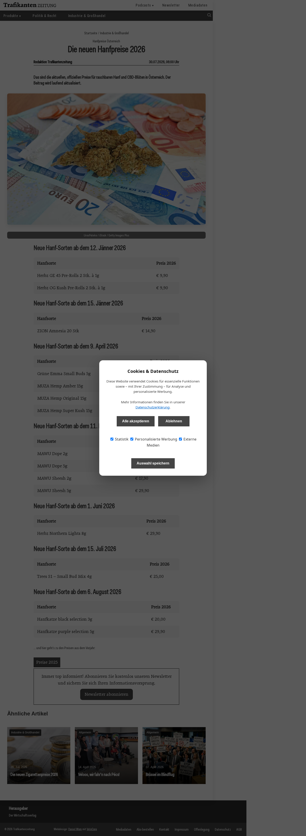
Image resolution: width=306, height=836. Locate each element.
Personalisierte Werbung (155, 439)
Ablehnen (174, 421)
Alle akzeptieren (135, 421)
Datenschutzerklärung (153, 407)
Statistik (121, 439)
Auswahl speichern (153, 463)
